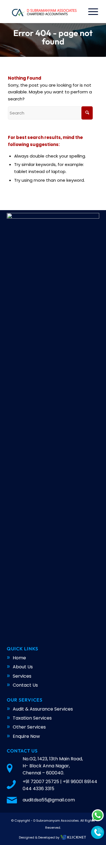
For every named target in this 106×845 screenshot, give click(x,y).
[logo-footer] (44, 11)
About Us (23, 667)
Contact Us (25, 685)
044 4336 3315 (38, 788)
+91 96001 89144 (80, 781)
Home (19, 658)
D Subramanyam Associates (56, 820)
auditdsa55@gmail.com (49, 800)
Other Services (29, 727)
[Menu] (90, 11)
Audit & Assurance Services (43, 709)
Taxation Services (32, 718)
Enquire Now (26, 736)
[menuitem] (90, 11)
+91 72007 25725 (41, 781)
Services (22, 676)
